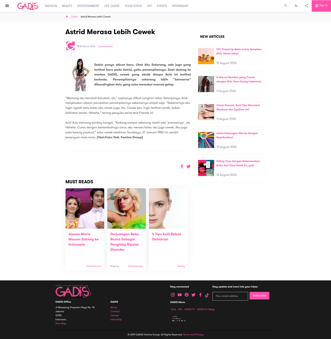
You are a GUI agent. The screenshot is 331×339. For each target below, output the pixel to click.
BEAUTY (67, 6)
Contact (115, 311)
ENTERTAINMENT (88, 6)
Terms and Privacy (193, 334)
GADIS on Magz (206, 309)
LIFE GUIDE (112, 6)
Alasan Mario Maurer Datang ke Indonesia (84, 239)
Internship (116, 319)
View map (60, 323)
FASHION (51, 6)
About (114, 307)
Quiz (173, 309)
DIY (149, 6)
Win (180, 309)
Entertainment (105, 46)
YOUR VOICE (133, 6)
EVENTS (162, 6)
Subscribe (259, 295)
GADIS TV (189, 309)
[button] (188, 166)
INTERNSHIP (180, 6)
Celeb (74, 17)
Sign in (323, 5)
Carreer (115, 315)
